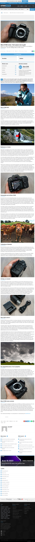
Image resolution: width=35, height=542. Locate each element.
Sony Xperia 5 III (15, 514)
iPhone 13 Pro (4, 472)
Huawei (21, 6)
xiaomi (2, 515)
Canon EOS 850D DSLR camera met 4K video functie (25, 443)
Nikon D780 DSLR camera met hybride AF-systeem (26, 446)
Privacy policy (27, 510)
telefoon (7, 506)
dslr (14, 421)
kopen (9, 512)
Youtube (4, 534)
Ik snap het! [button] (25, 1)
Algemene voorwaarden (28, 508)
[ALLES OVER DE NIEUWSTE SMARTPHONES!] (6, 6)
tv (4, 515)
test (4, 422)
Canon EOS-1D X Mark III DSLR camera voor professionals (25, 449)
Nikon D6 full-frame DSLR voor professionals (8, 439)
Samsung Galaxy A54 (16, 517)
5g (8, 509)
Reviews (2, 9)
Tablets (19, 9)
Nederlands (30, 3)
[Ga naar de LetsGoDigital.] (2, 13)
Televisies (22, 9)
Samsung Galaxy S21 (5, 480)
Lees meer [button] (19, 1)
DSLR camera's (6, 12)
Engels (33, 3)
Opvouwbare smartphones (5, 482)
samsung (2, 508)
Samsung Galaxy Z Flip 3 (5, 491)
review (2, 422)
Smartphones (5, 9)
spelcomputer (8, 515)
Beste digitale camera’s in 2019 (6, 450)
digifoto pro (11, 421)
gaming (2, 518)
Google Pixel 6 (4, 478)
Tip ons (33, 541)
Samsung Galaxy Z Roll (5, 476)
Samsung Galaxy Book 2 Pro (17, 516)
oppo (2, 509)
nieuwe (6, 516)
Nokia (26, 6)
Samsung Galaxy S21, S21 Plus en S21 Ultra (16, 3)
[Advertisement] (17, 17)
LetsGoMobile (29, 541)
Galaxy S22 (14, 508)
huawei (2, 512)
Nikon (17, 51)
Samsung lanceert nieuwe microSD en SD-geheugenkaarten (25, 440)
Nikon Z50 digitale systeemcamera (7, 445)
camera (5, 421)
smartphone (2, 506)
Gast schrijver (4, 51)
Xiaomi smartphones (5, 495)
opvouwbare (5, 509)
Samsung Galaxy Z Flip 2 (5, 489)
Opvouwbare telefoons (11, 9)
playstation (2, 516)
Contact (26, 511)
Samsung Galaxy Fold (5, 487)
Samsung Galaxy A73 (16, 511)
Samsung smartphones (5, 485)
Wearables (16, 9)
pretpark (5, 512)
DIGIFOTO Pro (27, 413)
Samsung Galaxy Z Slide (5, 474)
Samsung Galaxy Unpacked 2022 (17, 510)
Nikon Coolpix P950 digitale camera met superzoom (7, 442)
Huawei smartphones (5, 493)
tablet (8, 518)
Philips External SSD (16, 513)
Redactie (26, 513)
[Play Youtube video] (17, 136)
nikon (16, 421)
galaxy (6, 508)
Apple (19, 6)
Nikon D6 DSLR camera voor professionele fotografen (8, 448)
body (1, 421)
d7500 (7, 421)
